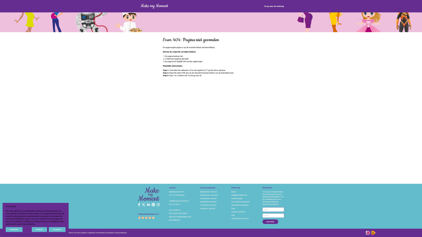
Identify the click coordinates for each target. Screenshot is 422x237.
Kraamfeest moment (208, 198)
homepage (206, 75)
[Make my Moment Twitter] (143, 204)
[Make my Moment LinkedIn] (148, 204)
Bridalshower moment (209, 195)
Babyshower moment (208, 192)
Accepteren (57, 229)
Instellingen (14, 229)
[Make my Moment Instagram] (158, 204)
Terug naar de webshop (274, 6)
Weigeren (39, 229)
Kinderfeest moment (208, 202)
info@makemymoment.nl (179, 201)
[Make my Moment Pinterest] (153, 204)
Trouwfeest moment (208, 205)
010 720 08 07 (174, 204)
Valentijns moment (207, 208)
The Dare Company (80, 233)
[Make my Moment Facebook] (139, 204)
